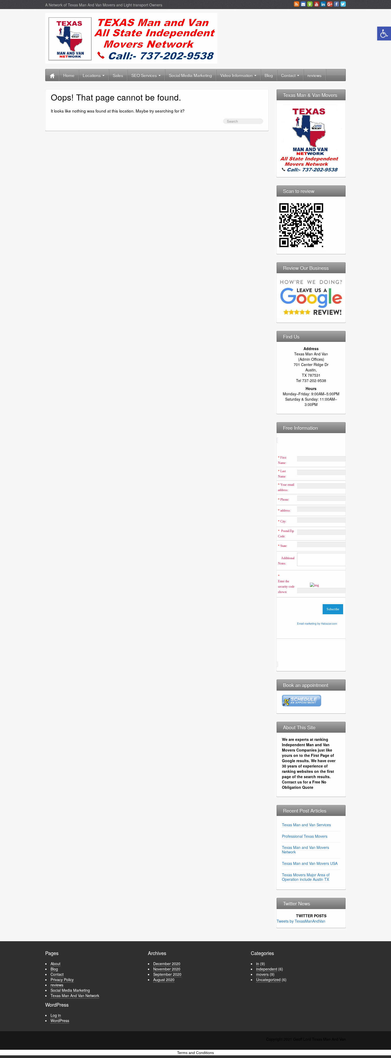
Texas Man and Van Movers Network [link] (305, 849)
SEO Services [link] (144, 75)
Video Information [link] (237, 75)
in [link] (257, 963)
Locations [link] (92, 75)
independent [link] (266, 969)
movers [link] (262, 974)
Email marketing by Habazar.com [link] (317, 623)
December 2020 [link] (166, 963)
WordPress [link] (60, 1020)
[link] (384, 33)
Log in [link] (56, 1015)
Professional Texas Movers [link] (304, 836)
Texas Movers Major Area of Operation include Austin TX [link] (306, 877)
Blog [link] (269, 75)
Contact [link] (289, 75)
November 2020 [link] (166, 969)
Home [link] (68, 75)
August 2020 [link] (163, 979)
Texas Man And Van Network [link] (75, 995)
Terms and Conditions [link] (195, 1053)
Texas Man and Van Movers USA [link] (310, 863)
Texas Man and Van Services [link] (306, 824)
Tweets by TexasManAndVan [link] (301, 921)
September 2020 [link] (167, 974)
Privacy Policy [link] (62, 979)
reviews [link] (314, 75)
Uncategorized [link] (268, 979)
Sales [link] (118, 75)
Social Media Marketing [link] (190, 75)
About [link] (55, 963)
